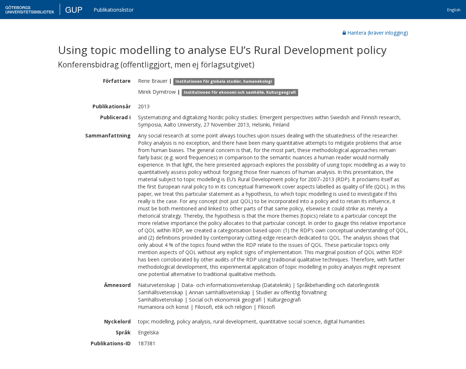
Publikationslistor (114, 9)
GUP (74, 9)
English (454, 9)
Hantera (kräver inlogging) (377, 32)
